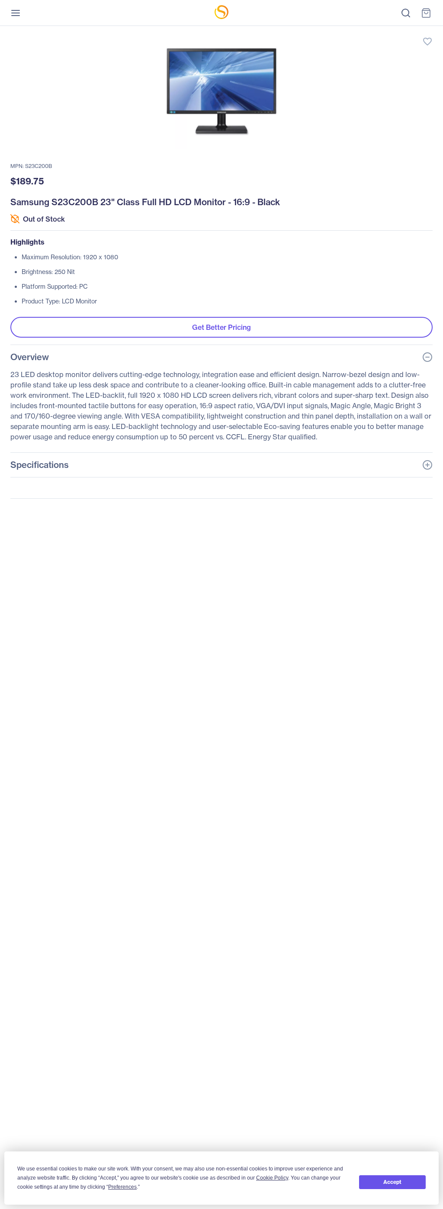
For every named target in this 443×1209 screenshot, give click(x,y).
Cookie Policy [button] (272, 1178)
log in (386, 32)
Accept (392, 1182)
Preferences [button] (122, 1187)
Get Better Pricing (221, 327)
